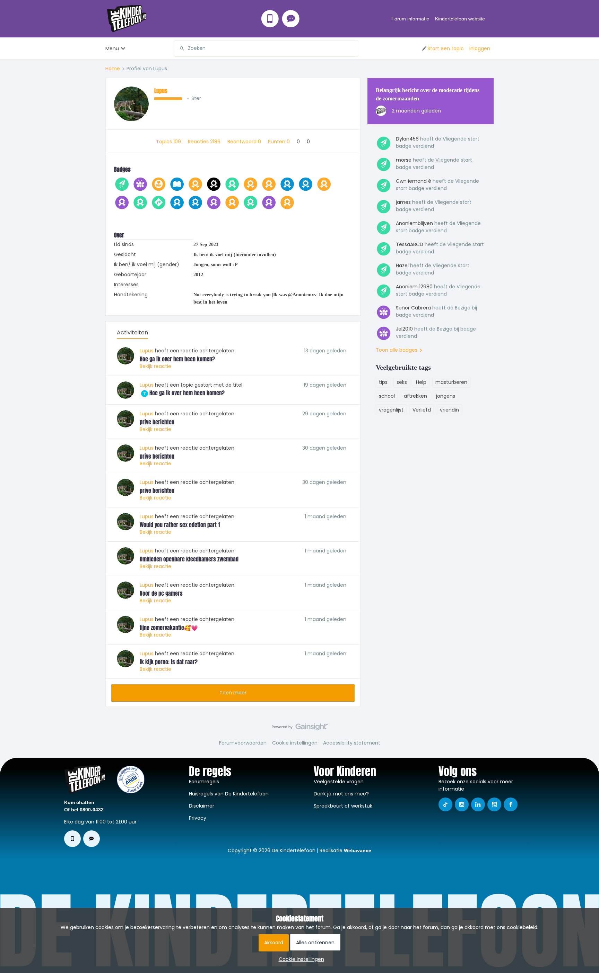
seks (402, 382)
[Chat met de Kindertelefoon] (291, 18)
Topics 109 (169, 141)
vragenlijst (391, 409)
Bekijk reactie (155, 366)
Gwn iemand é (413, 181)
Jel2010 (404, 328)
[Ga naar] (179, 48)
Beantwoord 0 (244, 141)
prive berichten (157, 422)
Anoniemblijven (414, 223)
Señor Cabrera (413, 307)
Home (112, 68)
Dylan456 (407, 138)
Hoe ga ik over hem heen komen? (177, 359)
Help (421, 382)
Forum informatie (410, 18)
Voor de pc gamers (161, 593)
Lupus (160, 91)
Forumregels (204, 781)
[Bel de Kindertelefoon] (270, 18)
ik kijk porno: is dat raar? (169, 662)
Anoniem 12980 (414, 286)
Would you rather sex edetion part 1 (180, 525)
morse (403, 159)
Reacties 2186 (205, 141)
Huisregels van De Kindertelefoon (229, 793)
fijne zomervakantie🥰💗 (169, 627)
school (387, 396)
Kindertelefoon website (460, 18)
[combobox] (266, 48)
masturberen (451, 382)
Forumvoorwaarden (243, 742)
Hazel (402, 265)
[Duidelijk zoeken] (352, 48)
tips (383, 382)
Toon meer (232, 692)
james (403, 202)
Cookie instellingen (295, 742)
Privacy (197, 817)
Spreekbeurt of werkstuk (343, 805)
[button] (442, 48)
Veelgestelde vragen (339, 781)
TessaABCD (409, 244)
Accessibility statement (351, 742)
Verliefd (422, 409)
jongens (445, 396)
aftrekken (415, 396)
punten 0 (279, 141)
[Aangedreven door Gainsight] (300, 728)
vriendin (449, 409)
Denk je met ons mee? (341, 793)
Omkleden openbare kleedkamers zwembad (189, 559)
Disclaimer (201, 805)
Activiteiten (132, 332)
